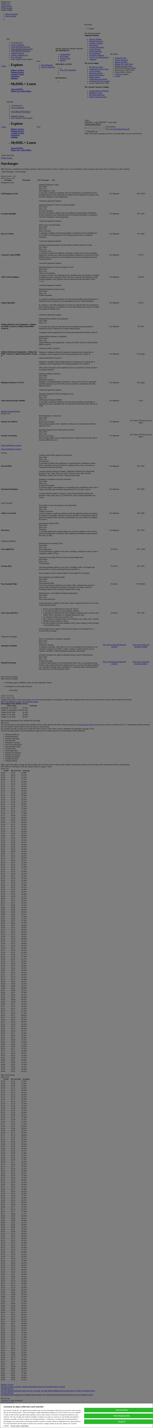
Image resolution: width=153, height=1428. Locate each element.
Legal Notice (25, 1426)
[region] (76, 1415)
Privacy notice (15, 1426)
